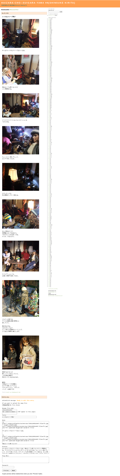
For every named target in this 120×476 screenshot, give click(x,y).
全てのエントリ (51, 15)
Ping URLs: (5, 456)
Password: (5, 465)
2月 (49, 27)
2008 (49, 224)
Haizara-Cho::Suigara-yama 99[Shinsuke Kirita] (38, 3)
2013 (49, 153)
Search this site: (51, 10)
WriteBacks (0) (15, 392)
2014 (49, 142)
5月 (49, 23)
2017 (49, 113)
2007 (49, 240)
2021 (49, 94)
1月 (49, 28)
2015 (49, 126)
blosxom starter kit (55, 295)
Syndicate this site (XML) (53, 288)
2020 (49, 110)
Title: (4, 415)
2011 (49, 179)
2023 (49, 62)
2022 (49, 78)
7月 (49, 21)
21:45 (7, 392)
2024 (49, 46)
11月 (49, 32)
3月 (49, 26)
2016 (49, 117)
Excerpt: (5, 446)
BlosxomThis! (14, 9)
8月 (49, 20)
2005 (49, 273)
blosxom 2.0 (52, 292)
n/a (10, 392)
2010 (49, 194)
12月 (49, 31)
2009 (49, 208)
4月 (49, 25)
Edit (19, 392)
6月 (49, 22)
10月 (49, 33)
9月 (49, 34)
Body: (4, 420)
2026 (49, 18)
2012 (49, 166)
